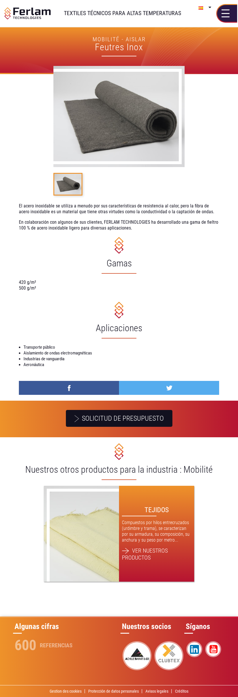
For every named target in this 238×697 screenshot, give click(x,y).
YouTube (213, 649)
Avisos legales (156, 691)
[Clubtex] (169, 655)
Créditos (181, 691)
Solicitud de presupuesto (122, 418)
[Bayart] (137, 655)
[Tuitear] (169, 388)
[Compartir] (69, 388)
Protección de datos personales (113, 691)
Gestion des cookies (66, 691)
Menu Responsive (227, 13)
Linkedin (194, 649)
